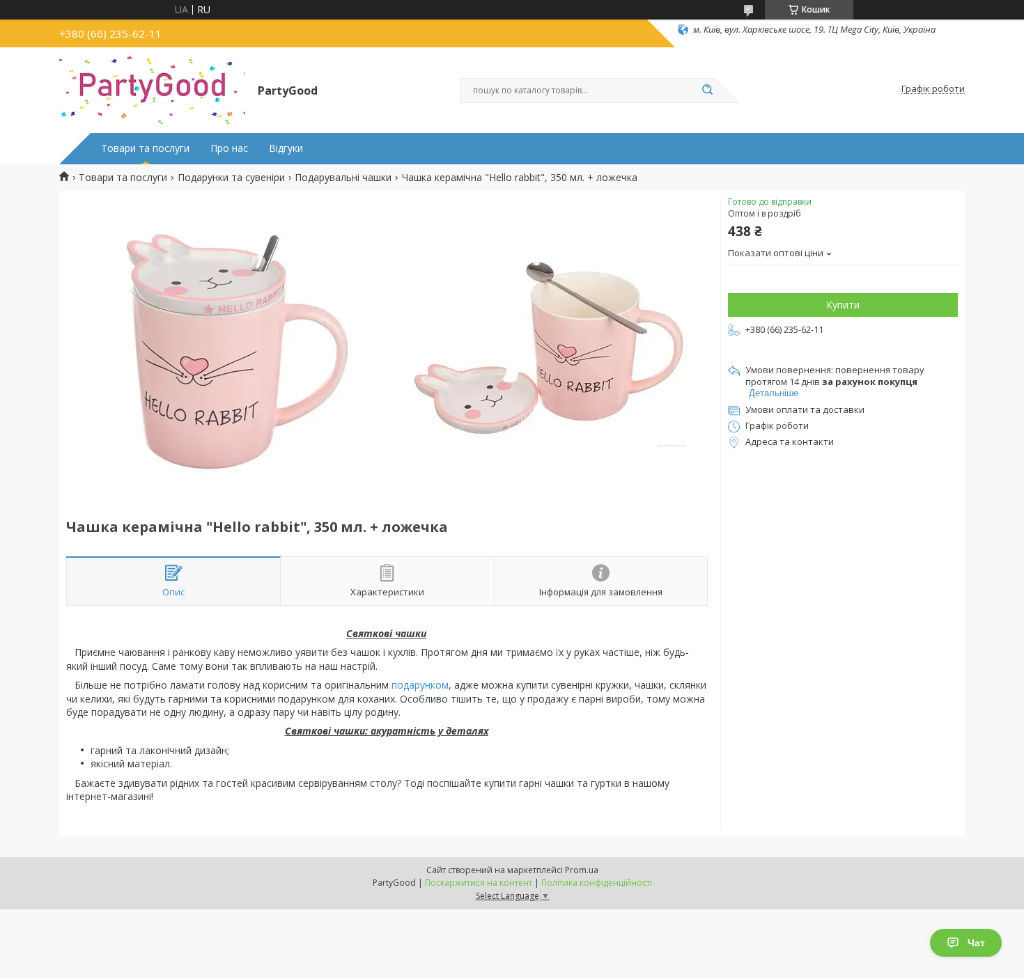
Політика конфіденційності (596, 882)
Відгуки (286, 148)
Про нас (229, 148)
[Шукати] (707, 90)
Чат (976, 942)
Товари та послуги (145, 148)
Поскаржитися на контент (478, 882)
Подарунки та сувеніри (231, 177)
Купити (843, 304)
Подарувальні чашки (343, 177)
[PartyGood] (152, 89)
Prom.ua (581, 870)
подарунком (420, 684)
